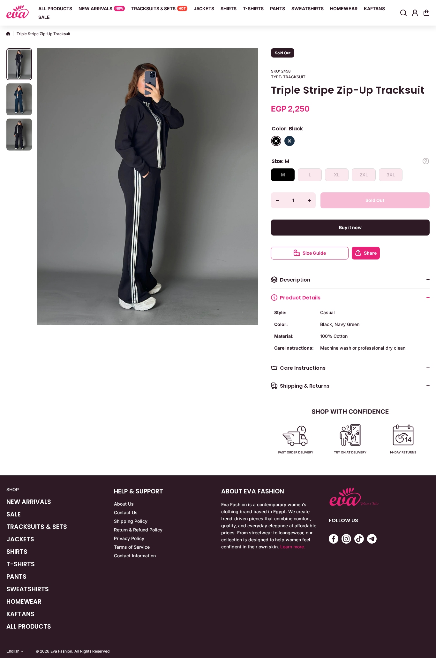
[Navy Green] (289, 141)
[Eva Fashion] (17, 12)
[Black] (276, 141)
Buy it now (350, 227)
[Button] (426, 161)
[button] (426, 13)
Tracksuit (294, 76)
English (12, 651)
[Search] (403, 13)
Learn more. (292, 546)
